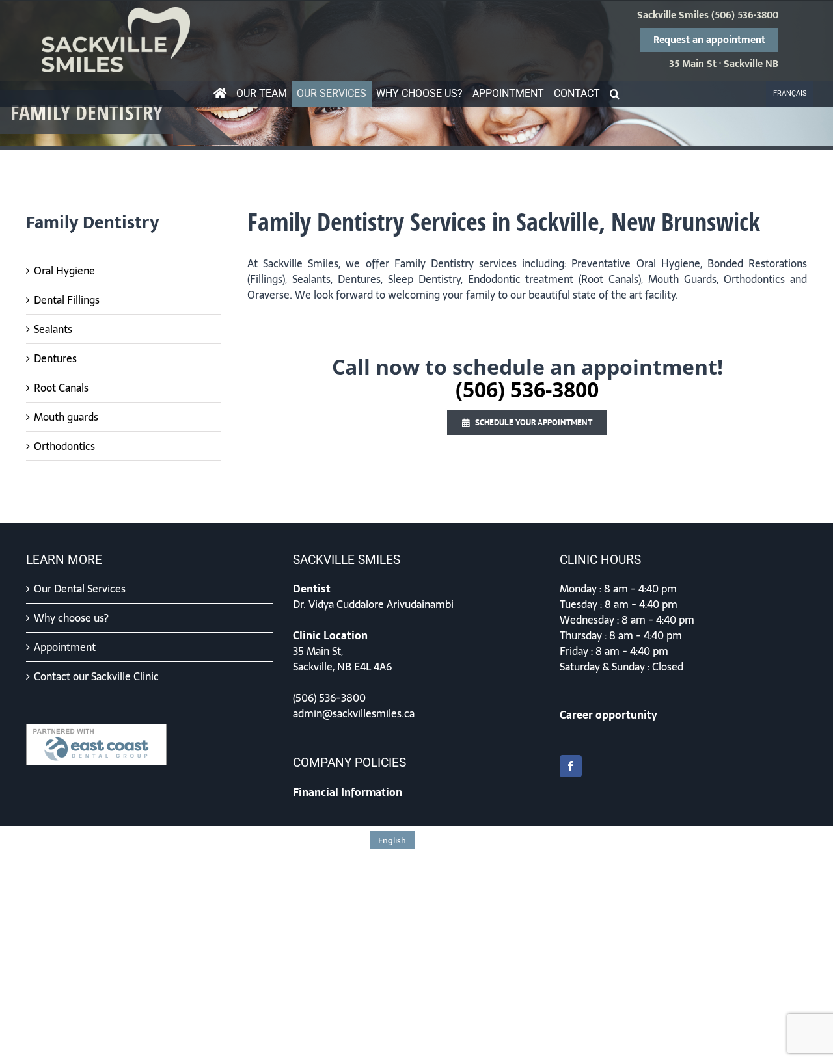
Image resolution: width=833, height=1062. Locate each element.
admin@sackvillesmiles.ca (354, 713)
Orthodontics (64, 446)
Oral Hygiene (64, 270)
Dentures (55, 358)
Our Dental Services (80, 588)
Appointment (65, 647)
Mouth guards (66, 416)
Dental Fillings (67, 299)
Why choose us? (71, 618)
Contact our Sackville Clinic (96, 676)
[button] (615, 94)
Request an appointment (709, 40)
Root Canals (61, 387)
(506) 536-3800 (744, 15)
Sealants (53, 329)
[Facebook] (571, 766)
